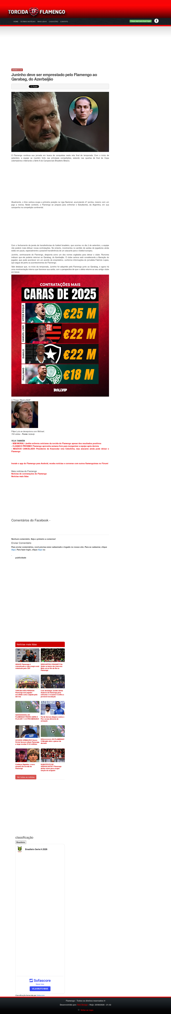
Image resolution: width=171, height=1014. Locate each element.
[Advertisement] (117, 13)
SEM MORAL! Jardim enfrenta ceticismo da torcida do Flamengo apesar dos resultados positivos (57, 443)
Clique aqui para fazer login (141, 21)
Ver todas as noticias (26, 777)
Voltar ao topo (86, 1010)
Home (15, 22)
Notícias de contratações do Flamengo (29, 473)
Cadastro (53, 22)
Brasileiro (20, 842)
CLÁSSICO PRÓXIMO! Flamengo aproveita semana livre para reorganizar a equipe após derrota (56, 446)
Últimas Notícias (27, 22)
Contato (64, 22)
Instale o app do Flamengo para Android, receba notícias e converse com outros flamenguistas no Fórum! (59, 463)
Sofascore (41, 995)
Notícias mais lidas (20, 476)
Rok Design (82, 1004)
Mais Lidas (42, 22)
